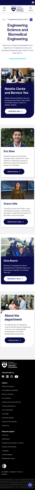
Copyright (12, 472)
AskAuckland (6, 439)
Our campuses (6, 398)
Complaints (5, 451)
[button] (33, 2)
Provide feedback (7, 454)
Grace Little (10, 203)
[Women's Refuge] (4, 468)
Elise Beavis (11, 260)
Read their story (14, 111)
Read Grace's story (15, 222)
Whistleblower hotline (8, 458)
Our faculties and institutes (10, 390)
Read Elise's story (14, 279)
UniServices (5, 425)
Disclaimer (4, 474)
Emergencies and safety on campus (12, 443)
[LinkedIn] (7, 376)
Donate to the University (9, 447)
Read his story (13, 172)
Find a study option (7, 410)
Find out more (14, 340)
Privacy (20, 472)
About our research (7, 394)
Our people (5, 414)
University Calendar (8, 418)
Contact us (5, 435)
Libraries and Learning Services (11, 402)
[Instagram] (11, 376)
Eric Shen (9, 151)
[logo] (17, 9)
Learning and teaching (8, 406)
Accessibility (4, 472)
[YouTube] (16, 376)
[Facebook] (3, 376)
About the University (8, 386)
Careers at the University (9, 421)
